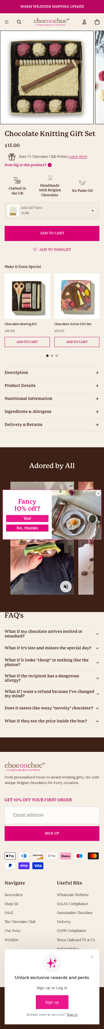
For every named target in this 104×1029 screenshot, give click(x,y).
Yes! (27, 518)
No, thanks (27, 527)
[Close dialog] (98, 493)
